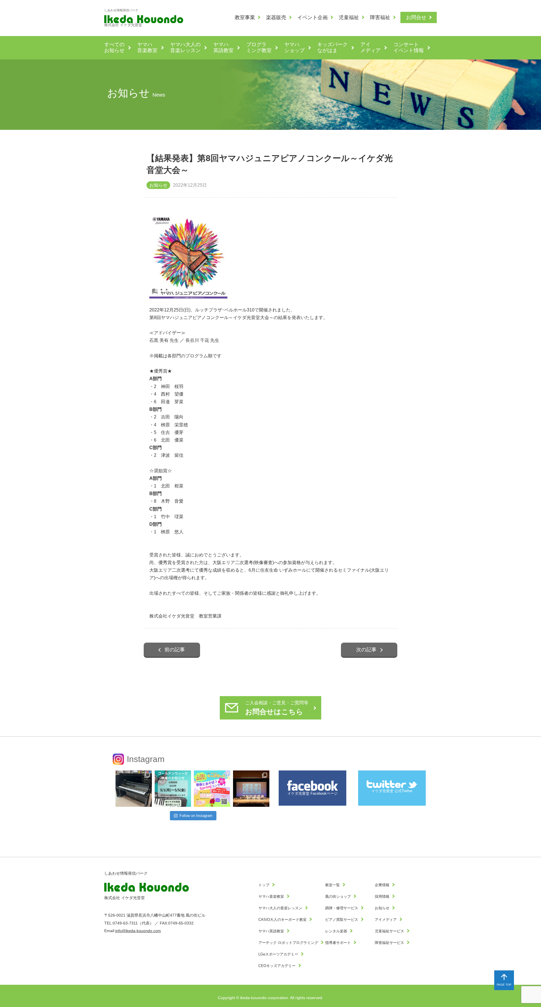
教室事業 (245, 17)
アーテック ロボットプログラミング (288, 943)
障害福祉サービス (389, 943)
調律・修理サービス (341, 908)
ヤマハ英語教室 (223, 48)
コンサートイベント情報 (408, 48)
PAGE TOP (504, 984)
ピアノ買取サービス (341, 920)
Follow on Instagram (195, 816)
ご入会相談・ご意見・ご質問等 (276, 707)
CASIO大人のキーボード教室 (282, 920)
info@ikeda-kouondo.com (138, 931)
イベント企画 (312, 17)
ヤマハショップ (294, 48)
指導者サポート (338, 943)
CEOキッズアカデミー (277, 966)
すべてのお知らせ (114, 48)
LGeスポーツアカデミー (278, 954)
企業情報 (382, 885)
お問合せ (416, 17)
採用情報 (382, 897)
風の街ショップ (338, 897)
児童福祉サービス (389, 931)
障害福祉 (380, 17)
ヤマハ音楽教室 (147, 48)
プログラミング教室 (259, 48)
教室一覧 (332, 885)
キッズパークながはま (332, 48)
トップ (263, 885)
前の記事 (175, 649)
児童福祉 (349, 17)
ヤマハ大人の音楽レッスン (185, 48)
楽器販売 (276, 17)
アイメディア (370, 48)
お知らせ (382, 908)
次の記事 (366, 649)
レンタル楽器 (336, 931)
